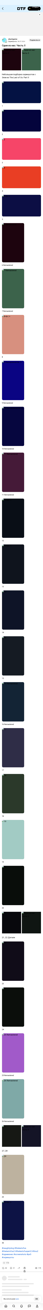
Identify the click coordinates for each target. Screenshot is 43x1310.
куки (17, 1299)
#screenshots (20, 1254)
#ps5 (29, 1254)
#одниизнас (7, 1254)
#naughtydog (8, 1248)
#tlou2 (35, 1251)
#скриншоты (8, 1257)
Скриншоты (12, 41)
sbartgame (12, 39)
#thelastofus (20, 1248)
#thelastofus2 (8, 1251)
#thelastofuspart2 (23, 1251)
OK (36, 1299)
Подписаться (35, 40)
